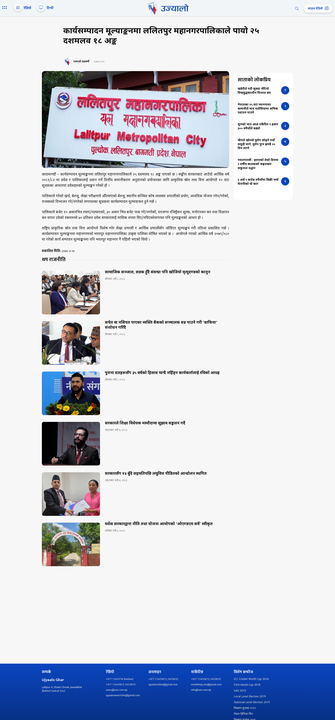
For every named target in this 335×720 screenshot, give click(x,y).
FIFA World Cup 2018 (247, 685)
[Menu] (5, 8)
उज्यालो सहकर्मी (81, 61)
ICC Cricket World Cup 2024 (251, 679)
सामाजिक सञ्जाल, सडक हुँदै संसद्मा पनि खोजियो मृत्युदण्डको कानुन (157, 272)
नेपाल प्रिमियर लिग (243, 714)
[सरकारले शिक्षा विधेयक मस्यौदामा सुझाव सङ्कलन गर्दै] (71, 443)
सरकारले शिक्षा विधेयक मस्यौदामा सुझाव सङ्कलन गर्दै (145, 423)
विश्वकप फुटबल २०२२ (245, 708)
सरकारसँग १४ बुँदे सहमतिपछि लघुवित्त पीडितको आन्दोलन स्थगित (156, 473)
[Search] (297, 8)
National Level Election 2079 (252, 702)
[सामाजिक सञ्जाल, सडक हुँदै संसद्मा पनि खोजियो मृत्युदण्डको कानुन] (71, 292)
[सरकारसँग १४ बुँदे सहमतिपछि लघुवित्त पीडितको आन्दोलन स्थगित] (71, 494)
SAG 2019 (240, 691)
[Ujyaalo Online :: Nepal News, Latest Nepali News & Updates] (167, 8)
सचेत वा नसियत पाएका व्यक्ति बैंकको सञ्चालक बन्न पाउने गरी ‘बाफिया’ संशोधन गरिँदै (161, 325)
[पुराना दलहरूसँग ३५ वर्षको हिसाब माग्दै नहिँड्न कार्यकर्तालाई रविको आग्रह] (71, 393)
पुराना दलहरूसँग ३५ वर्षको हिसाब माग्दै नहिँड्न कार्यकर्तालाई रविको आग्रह (162, 373)
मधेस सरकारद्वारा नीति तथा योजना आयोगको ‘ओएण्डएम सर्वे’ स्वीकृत (159, 524)
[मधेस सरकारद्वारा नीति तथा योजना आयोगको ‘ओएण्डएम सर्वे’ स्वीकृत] (71, 544)
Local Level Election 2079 (250, 696)
